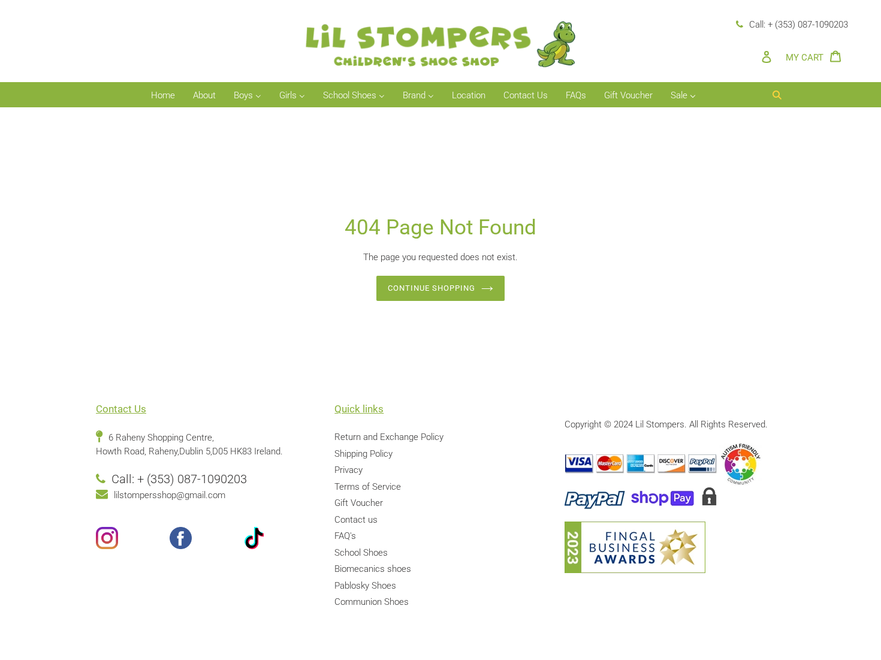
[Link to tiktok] (280, 540)
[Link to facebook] (206, 540)
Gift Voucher (358, 503)
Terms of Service (367, 486)
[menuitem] (163, 96)
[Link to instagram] (133, 540)
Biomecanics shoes (372, 568)
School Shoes (361, 552)
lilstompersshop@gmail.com (169, 495)
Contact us (356, 519)
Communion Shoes (371, 601)
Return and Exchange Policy (388, 437)
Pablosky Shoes (365, 585)
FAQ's (345, 536)
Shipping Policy (363, 453)
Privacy (348, 470)
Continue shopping (432, 288)
